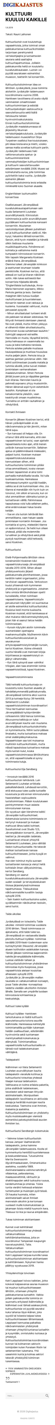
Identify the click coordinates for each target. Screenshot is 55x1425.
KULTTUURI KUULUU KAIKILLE (26, 16)
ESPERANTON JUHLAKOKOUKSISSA (30, 1373)
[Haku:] (27, 1395)
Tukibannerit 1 (12, 1382)
